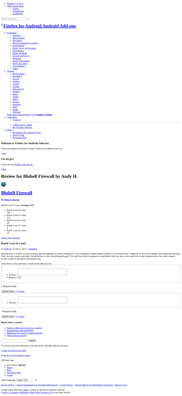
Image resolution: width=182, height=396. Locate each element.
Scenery (16, 102)
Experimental (18, 45)
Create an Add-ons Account (13, 350)
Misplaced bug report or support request (25, 333)
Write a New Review (10, 238)
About (10, 367)
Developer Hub (19, 137)
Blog (9, 370)
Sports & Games (20, 63)
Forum (10, 375)
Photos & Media (20, 53)
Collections (12, 117)
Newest (16, 79)
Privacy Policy (8, 385)
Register (10, 3)
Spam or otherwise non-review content (24, 328)
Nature (16, 97)
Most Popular (19, 38)
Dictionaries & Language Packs (27, 132)
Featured (17, 35)
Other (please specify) (16, 335)
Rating (13, 277)
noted (25, 390)
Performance (18, 51)
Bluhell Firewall (16, 192)
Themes (10, 71)
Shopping (17, 58)
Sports (15, 109)
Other (15, 68)
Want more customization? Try (29, 114)
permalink (32, 249)
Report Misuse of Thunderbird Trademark (94, 385)
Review (13, 275)
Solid (15, 107)
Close (3, 153)
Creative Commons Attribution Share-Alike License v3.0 (27, 392)
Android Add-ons (59, 25)
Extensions (12, 33)
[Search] (29, 19)
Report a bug (121, 385)
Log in (20, 3)
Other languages (8, 380)
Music (15, 94)
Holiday (16, 91)
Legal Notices (66, 385)
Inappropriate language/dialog (20, 330)
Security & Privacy (21, 56)
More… (10, 130)
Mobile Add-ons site (24, 164)
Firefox (16, 8)
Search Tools (18, 135)
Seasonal (16, 104)
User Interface (19, 66)
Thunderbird (18, 11)
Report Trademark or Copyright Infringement (37, 385)
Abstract (16, 81)
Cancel (21, 291)
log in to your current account (17, 355)
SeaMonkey (18, 13)
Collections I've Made (22, 125)
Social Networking (21, 61)
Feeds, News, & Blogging (24, 48)
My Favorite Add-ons (22, 127)
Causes (16, 84)
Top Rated (17, 40)
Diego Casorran (11, 199)
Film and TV (18, 89)
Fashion (16, 86)
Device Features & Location (25, 43)
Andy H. (8, 249)
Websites (16, 112)
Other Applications (15, 6)
